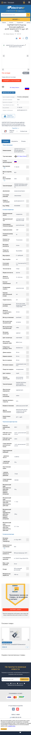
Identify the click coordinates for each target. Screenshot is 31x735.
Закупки (14, 683)
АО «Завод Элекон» (14, 87)
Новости (21, 683)
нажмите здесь (11, 726)
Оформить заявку (15, 609)
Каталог (15, 19)
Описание (5, 141)
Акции (7, 683)
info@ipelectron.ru (21, 11)
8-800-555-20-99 (11, 11)
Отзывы (23, 141)
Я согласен (3, 729)
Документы (14, 141)
